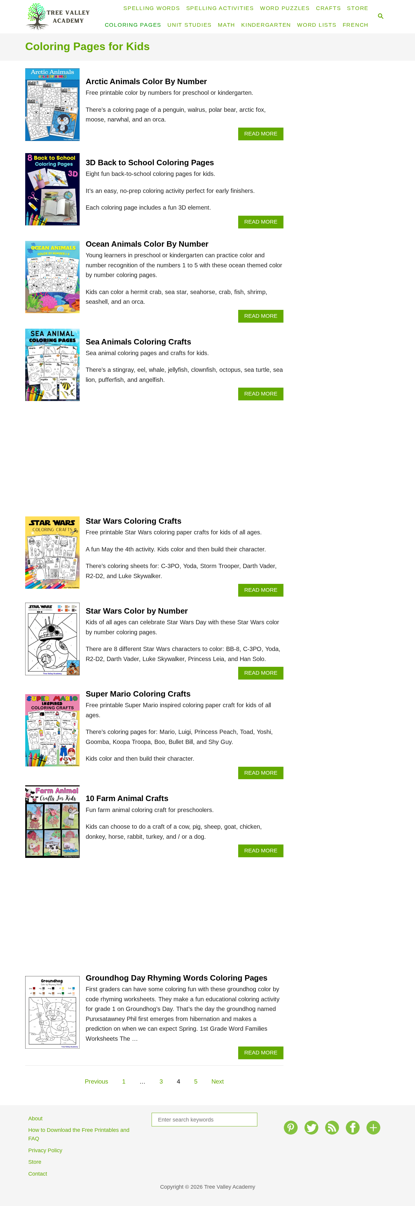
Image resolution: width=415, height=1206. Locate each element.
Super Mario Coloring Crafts (138, 693)
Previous (96, 1081)
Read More (263, 135)
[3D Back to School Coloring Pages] (52, 192)
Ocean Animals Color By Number (147, 243)
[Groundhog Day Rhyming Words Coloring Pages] (52, 1015)
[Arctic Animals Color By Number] (52, 107)
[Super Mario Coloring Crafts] (52, 733)
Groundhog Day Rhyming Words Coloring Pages (176, 977)
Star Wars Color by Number (137, 610)
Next (217, 1081)
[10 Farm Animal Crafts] (52, 824)
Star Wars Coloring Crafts (133, 521)
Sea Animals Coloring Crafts (138, 341)
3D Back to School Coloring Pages (150, 162)
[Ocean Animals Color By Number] (52, 280)
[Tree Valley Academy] (60, 16)
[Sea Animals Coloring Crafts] (52, 368)
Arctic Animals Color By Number (146, 81)
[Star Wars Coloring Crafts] (52, 555)
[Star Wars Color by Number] (52, 642)
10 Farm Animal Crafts (127, 798)
